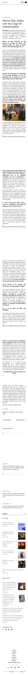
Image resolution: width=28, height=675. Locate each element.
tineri (4, 413)
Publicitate (14, 651)
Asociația (14, 657)
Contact (14, 655)
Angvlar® (23, 671)
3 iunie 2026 (5, 463)
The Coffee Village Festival (14, 662)
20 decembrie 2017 (7, 503)
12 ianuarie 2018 (6, 17)
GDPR (14, 653)
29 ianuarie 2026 (6, 491)
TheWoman (11, 671)
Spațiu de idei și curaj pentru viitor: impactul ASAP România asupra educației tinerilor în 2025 (14, 495)
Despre (14, 650)
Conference (14, 659)
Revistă (14, 660)
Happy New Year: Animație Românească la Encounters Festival (8, 534)
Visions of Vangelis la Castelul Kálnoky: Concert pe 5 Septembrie (9, 543)
